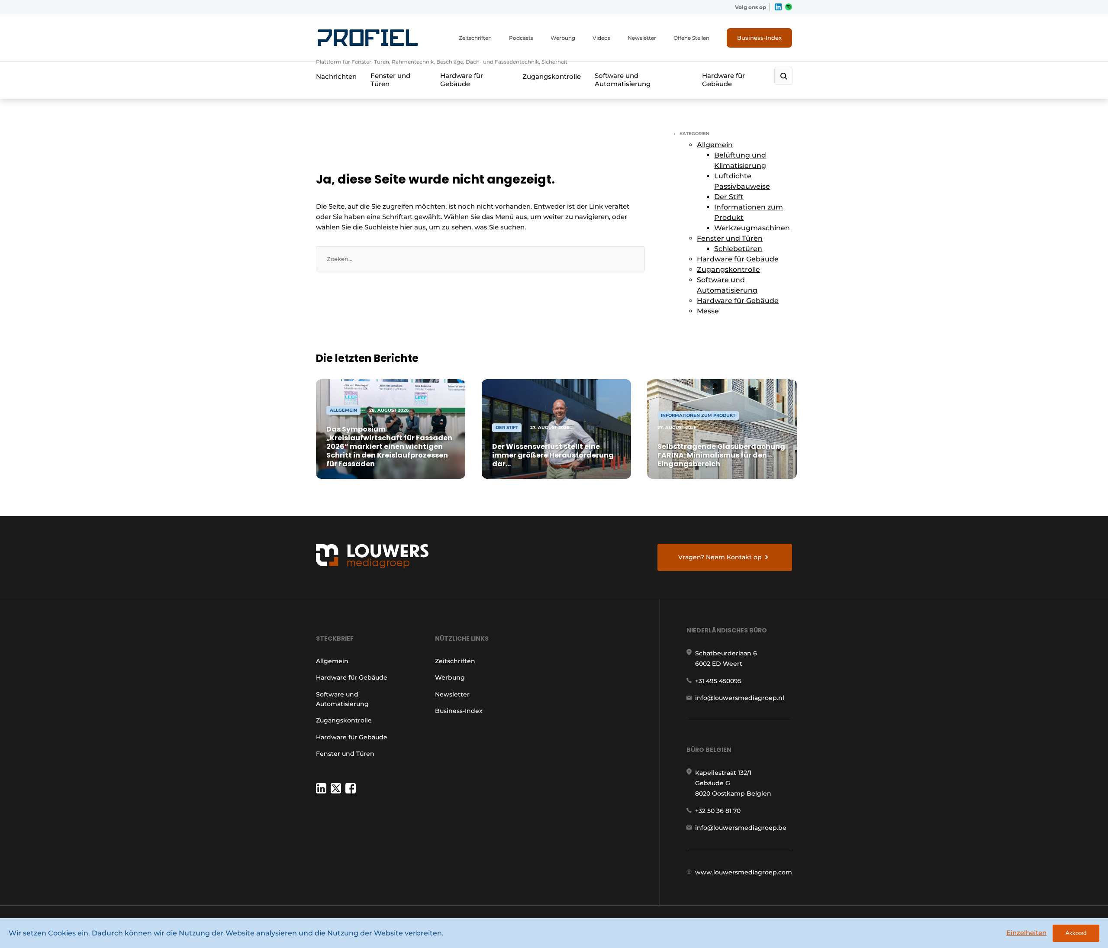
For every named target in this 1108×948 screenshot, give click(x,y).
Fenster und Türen (390, 79)
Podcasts (521, 38)
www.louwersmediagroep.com (743, 872)
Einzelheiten (1026, 933)
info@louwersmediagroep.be (740, 828)
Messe (708, 311)
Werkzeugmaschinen (752, 228)
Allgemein (715, 145)
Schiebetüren (738, 249)
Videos (601, 38)
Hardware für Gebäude (461, 79)
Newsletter (642, 38)
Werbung (563, 38)
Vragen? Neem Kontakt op (720, 557)
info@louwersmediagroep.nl (739, 698)
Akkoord (1076, 933)
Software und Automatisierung (623, 79)
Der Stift (729, 197)
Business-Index (759, 37)
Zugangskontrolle (551, 76)
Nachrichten (336, 76)
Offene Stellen (691, 38)
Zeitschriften (475, 38)
